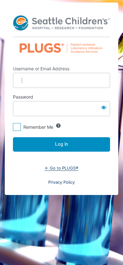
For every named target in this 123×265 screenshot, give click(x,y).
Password (23, 97)
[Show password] (103, 107)
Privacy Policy (61, 182)
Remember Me (38, 127)
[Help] (58, 125)
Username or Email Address (41, 68)
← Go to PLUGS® (62, 167)
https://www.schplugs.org (61, 34)
